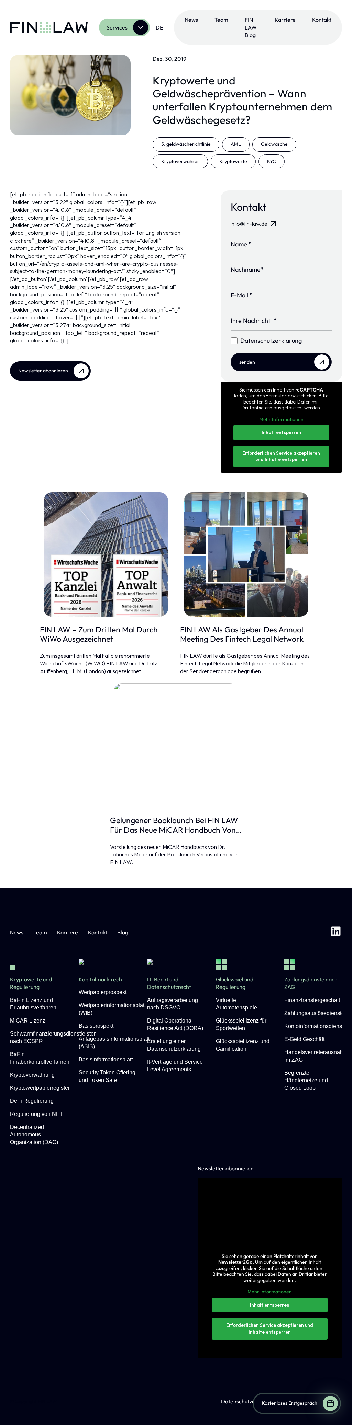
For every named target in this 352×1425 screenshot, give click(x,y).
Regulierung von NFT (36, 1114)
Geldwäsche (274, 144)
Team (221, 19)
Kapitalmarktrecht (101, 979)
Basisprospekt (96, 1026)
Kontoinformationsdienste (315, 1026)
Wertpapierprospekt (102, 992)
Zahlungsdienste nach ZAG (311, 983)
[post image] (106, 554)
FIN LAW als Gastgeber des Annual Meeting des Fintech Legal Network (242, 634)
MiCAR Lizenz (27, 1021)
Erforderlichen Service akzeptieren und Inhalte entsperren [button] (281, 456)
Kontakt (321, 19)
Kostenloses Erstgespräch (289, 1403)
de (159, 27)
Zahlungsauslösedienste (314, 1013)
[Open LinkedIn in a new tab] (336, 932)
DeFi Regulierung (32, 1101)
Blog (122, 932)
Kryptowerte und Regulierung (31, 983)
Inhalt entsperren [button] (281, 432)
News (191, 19)
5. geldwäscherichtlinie (186, 144)
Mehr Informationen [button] (281, 419)
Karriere (285, 19)
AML (236, 144)
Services (117, 27)
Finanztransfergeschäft (312, 1000)
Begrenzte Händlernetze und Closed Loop (306, 1080)
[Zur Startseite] (49, 27)
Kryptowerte (233, 161)
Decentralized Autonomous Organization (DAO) (34, 1134)
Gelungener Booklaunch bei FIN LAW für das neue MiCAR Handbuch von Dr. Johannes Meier (174, 825)
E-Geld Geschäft (304, 1039)
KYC (271, 161)
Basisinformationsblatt (106, 1059)
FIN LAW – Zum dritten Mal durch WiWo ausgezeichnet (99, 634)
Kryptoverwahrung (32, 1075)
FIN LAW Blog (251, 27)
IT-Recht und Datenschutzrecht (169, 983)
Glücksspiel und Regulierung (234, 983)
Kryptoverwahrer (180, 161)
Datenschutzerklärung (248, 1401)
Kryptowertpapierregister (40, 1088)
